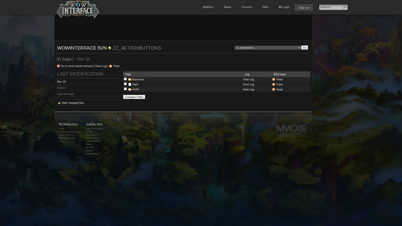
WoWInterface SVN (82, 48)
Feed (116, 66)
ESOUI (89, 132)
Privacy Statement (67, 138)
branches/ (138, 79)
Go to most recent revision (77, 66)
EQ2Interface (92, 138)
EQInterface (91, 135)
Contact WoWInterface (69, 132)
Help (265, 7)
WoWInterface (92, 154)
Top (60, 141)
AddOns (208, 7)
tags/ (135, 84)
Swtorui (89, 150)
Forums (247, 7)
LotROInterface (93, 141)
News (227, 7)
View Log (100, 66)
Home (61, 128)
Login (285, 7)
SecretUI (90, 147)
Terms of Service (67, 135)
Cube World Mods (94, 128)
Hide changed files (73, 102)
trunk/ (135, 89)
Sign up (304, 7)
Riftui (88, 144)
